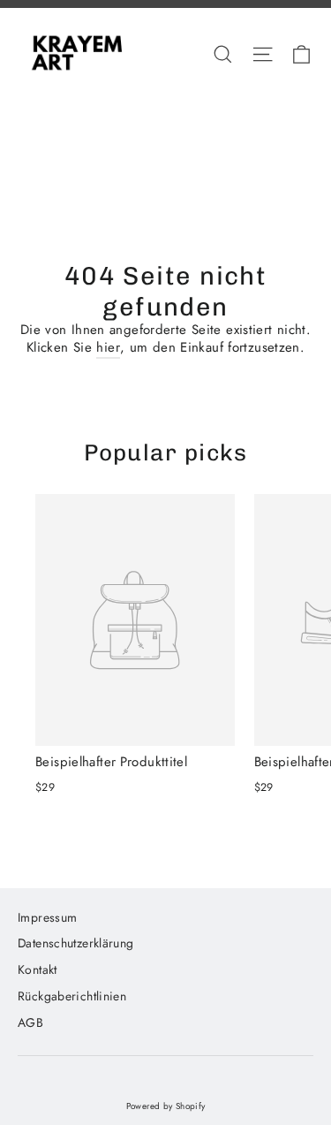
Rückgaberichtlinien (72, 996)
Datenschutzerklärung (76, 943)
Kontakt (37, 969)
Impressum (47, 917)
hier (108, 347)
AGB (30, 1022)
